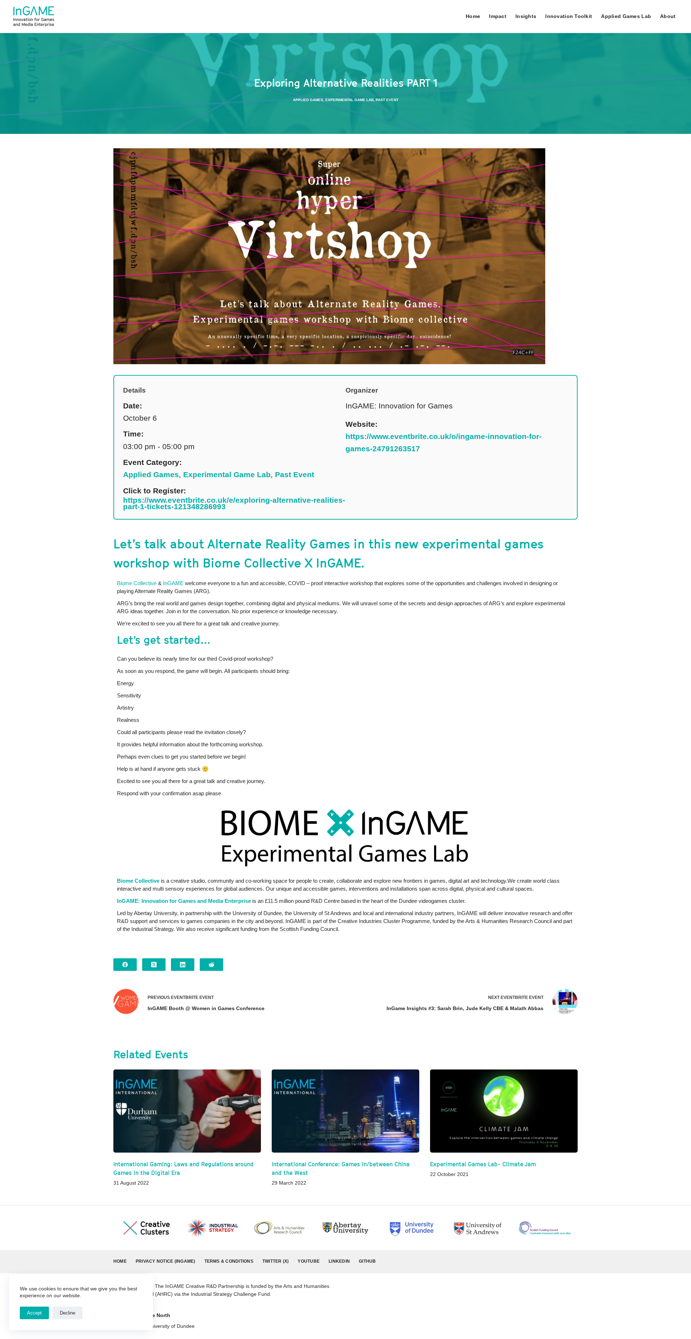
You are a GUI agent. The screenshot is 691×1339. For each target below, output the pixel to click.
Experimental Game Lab (349, 100)
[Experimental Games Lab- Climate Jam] (504, 1111)
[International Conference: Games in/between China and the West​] (345, 1111)
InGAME (174, 583)
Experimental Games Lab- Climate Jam (483, 1164)
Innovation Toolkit (568, 16)
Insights (525, 16)
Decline (67, 1313)
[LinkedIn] (182, 964)
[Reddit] (211, 964)
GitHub (367, 1261)
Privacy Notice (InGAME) (165, 1261)
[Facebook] (125, 964)
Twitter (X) (275, 1261)
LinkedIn (339, 1261)
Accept (34, 1313)
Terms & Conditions (228, 1261)
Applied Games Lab (626, 16)
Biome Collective (137, 583)
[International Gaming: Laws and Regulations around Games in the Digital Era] (187, 1111)
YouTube (309, 1261)
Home (473, 16)
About (668, 16)
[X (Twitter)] (154, 964)
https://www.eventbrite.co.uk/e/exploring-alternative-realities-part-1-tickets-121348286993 (234, 503)
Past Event (387, 100)
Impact (497, 16)
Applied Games (308, 100)
